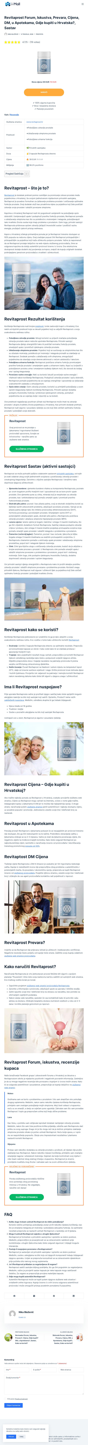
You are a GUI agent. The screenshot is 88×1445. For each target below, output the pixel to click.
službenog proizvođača (24, 873)
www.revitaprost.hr (34, 122)
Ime (8, 1370)
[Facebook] (14, 1296)
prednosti (39, 326)
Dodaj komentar (13, 1378)
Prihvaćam (17, 1399)
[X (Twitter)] (34, 1296)
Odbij (21, 1437)
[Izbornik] (83, 4)
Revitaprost (9, 195)
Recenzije (14, 115)
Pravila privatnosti (21, 1399)
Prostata (39, 34)
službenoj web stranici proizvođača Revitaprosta (48, 986)
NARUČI (44, 92)
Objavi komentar (13, 1405)
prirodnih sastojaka (65, 473)
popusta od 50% (32, 846)
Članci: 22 (22, 1317)
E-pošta (37, 1370)
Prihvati (11, 1437)
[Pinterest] (54, 1296)
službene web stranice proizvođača (19, 956)
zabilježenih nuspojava (14, 700)
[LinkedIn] (74, 1296)
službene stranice (34, 807)
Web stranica (65, 1370)
